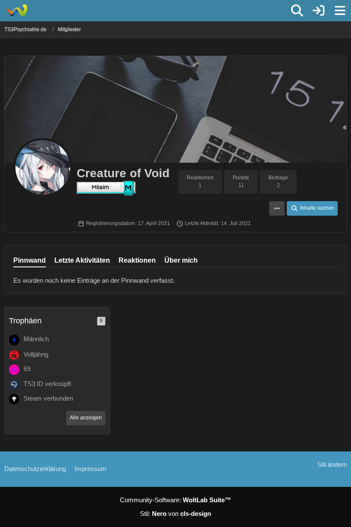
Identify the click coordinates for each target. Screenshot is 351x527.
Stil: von (175, 513)
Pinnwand (29, 260)
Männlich (36, 339)
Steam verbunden (48, 398)
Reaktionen (137, 260)
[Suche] (297, 10)
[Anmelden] (318, 10)
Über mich (181, 260)
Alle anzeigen (86, 418)
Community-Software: (175, 500)
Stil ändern (332, 464)
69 (27, 368)
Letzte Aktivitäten (82, 260)
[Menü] (339, 10)
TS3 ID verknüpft (47, 383)
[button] (277, 208)
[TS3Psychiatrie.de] (16, 10)
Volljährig (36, 354)
